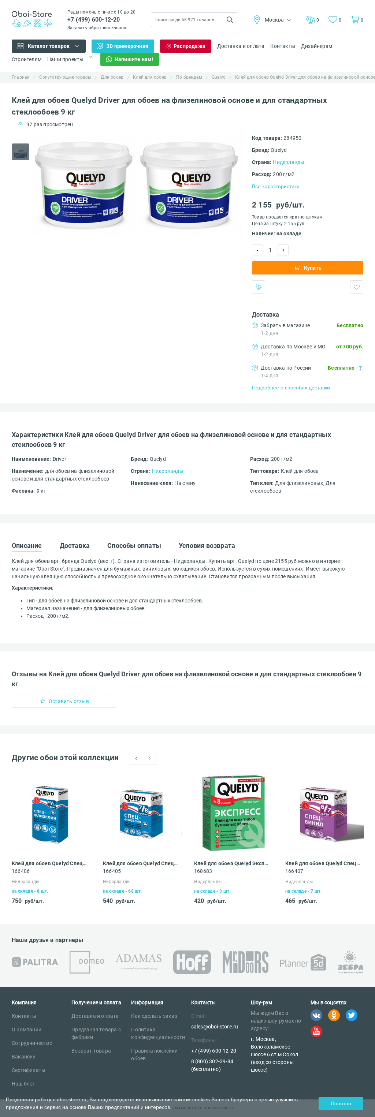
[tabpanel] (83, 185)
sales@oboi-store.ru (214, 1027)
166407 (294, 871)
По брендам (189, 77)
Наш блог (23, 1084)
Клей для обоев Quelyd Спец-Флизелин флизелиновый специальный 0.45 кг (49, 863)
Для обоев (112, 77)
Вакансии (24, 1057)
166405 (112, 871)
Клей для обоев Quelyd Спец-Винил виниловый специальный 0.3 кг (322, 863)
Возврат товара (91, 1051)
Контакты (282, 46)
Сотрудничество (32, 1043)
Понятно (341, 1103)
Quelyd (219, 77)
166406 (21, 871)
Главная (21, 77)
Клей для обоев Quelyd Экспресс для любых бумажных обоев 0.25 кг (231, 863)
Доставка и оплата (240, 46)
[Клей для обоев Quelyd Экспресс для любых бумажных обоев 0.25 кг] (233, 813)
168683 (203, 871)
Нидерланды (288, 162)
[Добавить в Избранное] (356, 287)
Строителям (26, 59)
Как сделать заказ (154, 1016)
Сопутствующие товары (65, 77)
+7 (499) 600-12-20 (93, 19)
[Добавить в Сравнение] (258, 287)
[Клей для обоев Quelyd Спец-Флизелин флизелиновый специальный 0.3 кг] (142, 813)
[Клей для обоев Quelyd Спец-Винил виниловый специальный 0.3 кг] (324, 813)
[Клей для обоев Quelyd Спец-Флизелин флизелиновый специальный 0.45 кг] (51, 813)
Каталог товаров (49, 46)
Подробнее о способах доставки (291, 388)
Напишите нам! (134, 59)
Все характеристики (276, 186)
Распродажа (189, 46)
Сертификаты (28, 1070)
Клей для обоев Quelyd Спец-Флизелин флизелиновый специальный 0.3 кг (140, 863)
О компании (26, 1029)
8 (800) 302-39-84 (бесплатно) (212, 1065)
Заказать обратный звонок (96, 27)
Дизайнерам (316, 46)
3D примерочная (127, 46)
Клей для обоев (150, 77)
